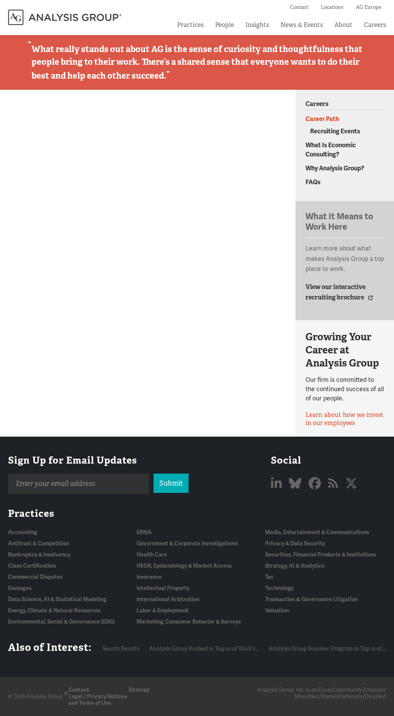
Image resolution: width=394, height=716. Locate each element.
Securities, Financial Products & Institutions (320, 554)
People (224, 25)
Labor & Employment (163, 610)
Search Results (120, 648)
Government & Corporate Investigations (187, 543)
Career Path (322, 119)
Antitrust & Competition (38, 543)
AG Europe (368, 7)
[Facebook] (316, 483)
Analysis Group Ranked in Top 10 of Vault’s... (204, 648)
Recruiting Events (335, 131)
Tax (269, 577)
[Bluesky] (296, 483)
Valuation (277, 610)
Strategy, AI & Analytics (294, 566)
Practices (190, 25)
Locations (332, 7)
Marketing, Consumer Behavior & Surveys (189, 622)
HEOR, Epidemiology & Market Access (184, 566)
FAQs (313, 182)
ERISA (144, 532)
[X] (351, 483)
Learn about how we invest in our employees (345, 419)
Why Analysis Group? (335, 168)
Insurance (149, 577)
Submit (171, 483)
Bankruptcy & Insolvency (39, 554)
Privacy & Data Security (295, 543)
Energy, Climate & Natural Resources (54, 610)
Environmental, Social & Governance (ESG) (61, 622)
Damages (20, 588)
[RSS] (334, 483)
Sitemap (139, 690)
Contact (299, 7)
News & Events (301, 25)
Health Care (152, 554)
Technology (279, 588)
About (343, 25)
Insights (257, 25)
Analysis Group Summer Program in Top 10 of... (327, 648)
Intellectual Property (163, 588)
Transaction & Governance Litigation (311, 599)
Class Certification (32, 566)
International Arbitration (168, 599)
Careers (375, 25)
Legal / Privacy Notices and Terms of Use (97, 699)
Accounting (22, 532)
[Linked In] (277, 483)
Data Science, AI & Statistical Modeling (57, 599)
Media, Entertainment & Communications (317, 532)
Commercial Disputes (35, 577)
